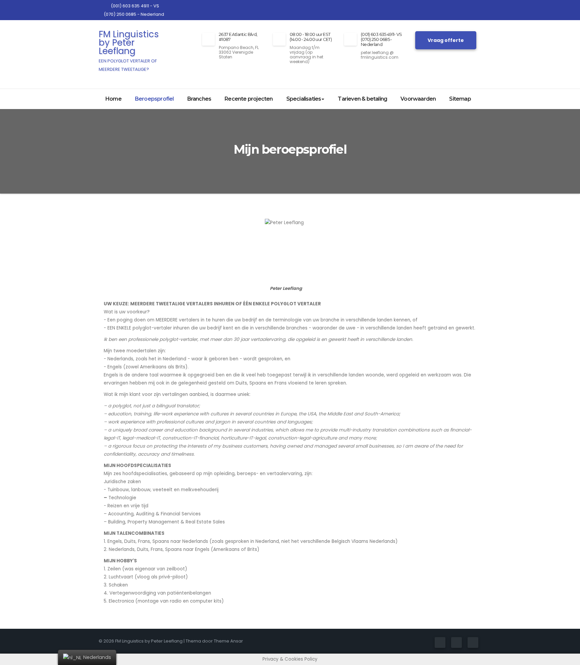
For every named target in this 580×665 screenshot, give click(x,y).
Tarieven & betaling (362, 99)
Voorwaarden (418, 99)
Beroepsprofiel (154, 99)
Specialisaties (303, 99)
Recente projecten (249, 99)
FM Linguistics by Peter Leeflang (129, 50)
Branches (199, 99)
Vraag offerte (446, 40)
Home (113, 99)
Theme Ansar (228, 641)
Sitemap (460, 99)
